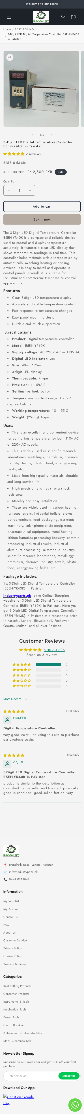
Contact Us (10, 917)
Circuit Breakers (14, 1025)
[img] (13, 711)
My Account (11, 909)
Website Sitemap (14, 964)
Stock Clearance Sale (17, 1041)
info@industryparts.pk (23, 872)
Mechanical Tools (14, 1010)
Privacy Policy (12, 948)
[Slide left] (32, 135)
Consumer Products (16, 994)
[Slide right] (52, 135)
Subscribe (68, 1075)
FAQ (6, 925)
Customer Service (15, 940)
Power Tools (11, 1017)
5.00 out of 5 (54, 650)
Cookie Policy (12, 956)
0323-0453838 (19, 879)
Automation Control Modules (22, 1033)
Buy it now (42, 219)
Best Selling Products (17, 986)
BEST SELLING (24, 29)
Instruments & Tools (16, 1002)
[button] (9, 17)
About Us (9, 933)
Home (7, 29)
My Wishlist (11, 901)
